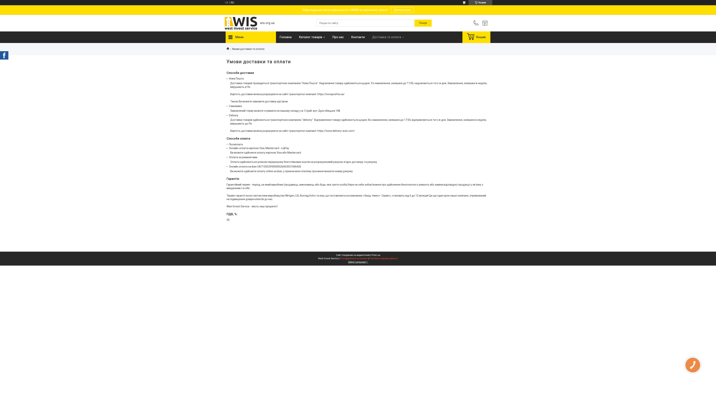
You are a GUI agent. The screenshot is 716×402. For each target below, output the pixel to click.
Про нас (338, 37)
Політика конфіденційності (383, 258)
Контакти (358, 37)
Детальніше (402, 10)
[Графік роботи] (485, 23)
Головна (286, 37)
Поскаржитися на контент (354, 258)
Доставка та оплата (386, 37)
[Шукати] (423, 23)
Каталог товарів (310, 37)
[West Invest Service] (241, 23)
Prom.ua (376, 255)
